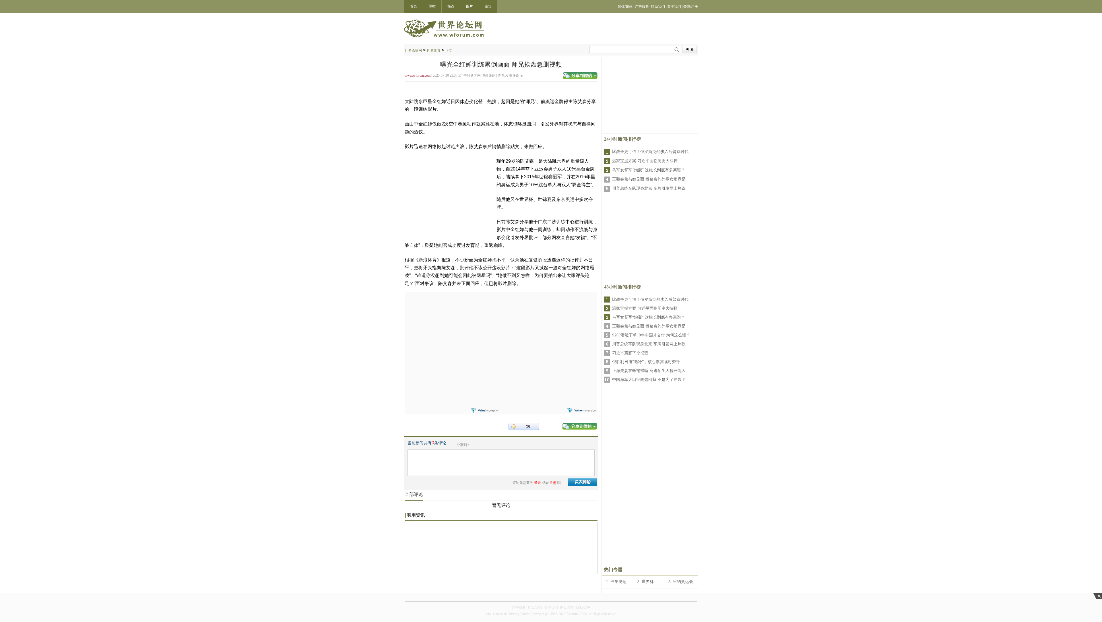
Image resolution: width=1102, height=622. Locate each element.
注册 (553, 483)
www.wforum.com (417, 75)
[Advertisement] (453, 328)
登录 (537, 483)
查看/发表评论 (508, 75)
